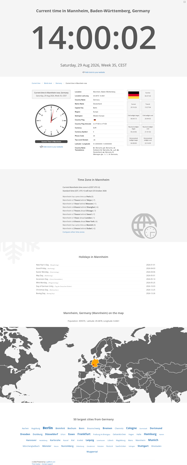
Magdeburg (120, 440)
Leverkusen (101, 440)
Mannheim (140, 440)
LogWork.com (50, 462)
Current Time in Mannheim (51, 142)
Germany (59, 83)
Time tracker (36, 464)
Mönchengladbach (31, 446)
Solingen (132, 446)
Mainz (130, 440)
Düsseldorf (51, 434)
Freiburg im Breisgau (101, 434)
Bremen (107, 428)
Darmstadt (143, 428)
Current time (36, 83)
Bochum (72, 428)
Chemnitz (119, 428)
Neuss (56, 446)
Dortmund (156, 428)
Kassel (65, 440)
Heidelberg (43, 440)
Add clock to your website (95, 72)
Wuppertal (92, 451)
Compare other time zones (74, 232)
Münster (46, 446)
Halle (139, 434)
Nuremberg (67, 446)
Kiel (72, 440)
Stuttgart (143, 445)
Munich (153, 440)
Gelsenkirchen (119, 434)
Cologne (131, 428)
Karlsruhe (55, 440)
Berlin (48, 428)
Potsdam (100, 446)
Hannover (31, 440)
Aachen (25, 428)
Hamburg (150, 434)
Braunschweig (93, 428)
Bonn (81, 428)
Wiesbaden (156, 446)
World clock (48, 83)
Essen (71, 434)
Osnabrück (91, 446)
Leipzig (90, 440)
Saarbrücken (121, 446)
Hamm (161, 434)
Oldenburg (80, 446)
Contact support (47, 464)
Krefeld (80, 440)
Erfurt (63, 434)
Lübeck (110, 440)
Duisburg (37, 434)
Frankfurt (83, 434)
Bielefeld (60, 428)
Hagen (131, 434)
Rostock (109, 446)
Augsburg (35, 428)
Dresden (25, 434)
